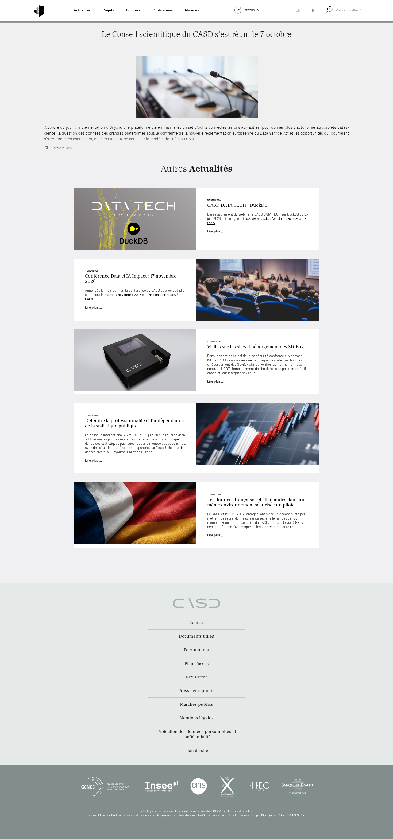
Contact (196, 623)
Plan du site (196, 751)
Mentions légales (197, 718)
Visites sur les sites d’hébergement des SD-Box (255, 347)
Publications (162, 10)
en (298, 10)
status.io (252, 10)
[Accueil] (39, 11)
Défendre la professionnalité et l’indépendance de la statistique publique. (134, 423)
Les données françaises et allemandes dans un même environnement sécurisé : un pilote (256, 502)
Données (133, 10)
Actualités (82, 10)
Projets (108, 10)
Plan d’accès (196, 663)
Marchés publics (196, 704)
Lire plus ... (215, 231)
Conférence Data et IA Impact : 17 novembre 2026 (130, 278)
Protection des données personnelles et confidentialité (196, 734)
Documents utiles (196, 636)
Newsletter (196, 677)
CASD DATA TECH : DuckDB (237, 205)
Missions (192, 10)
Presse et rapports (196, 691)
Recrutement (196, 650)
